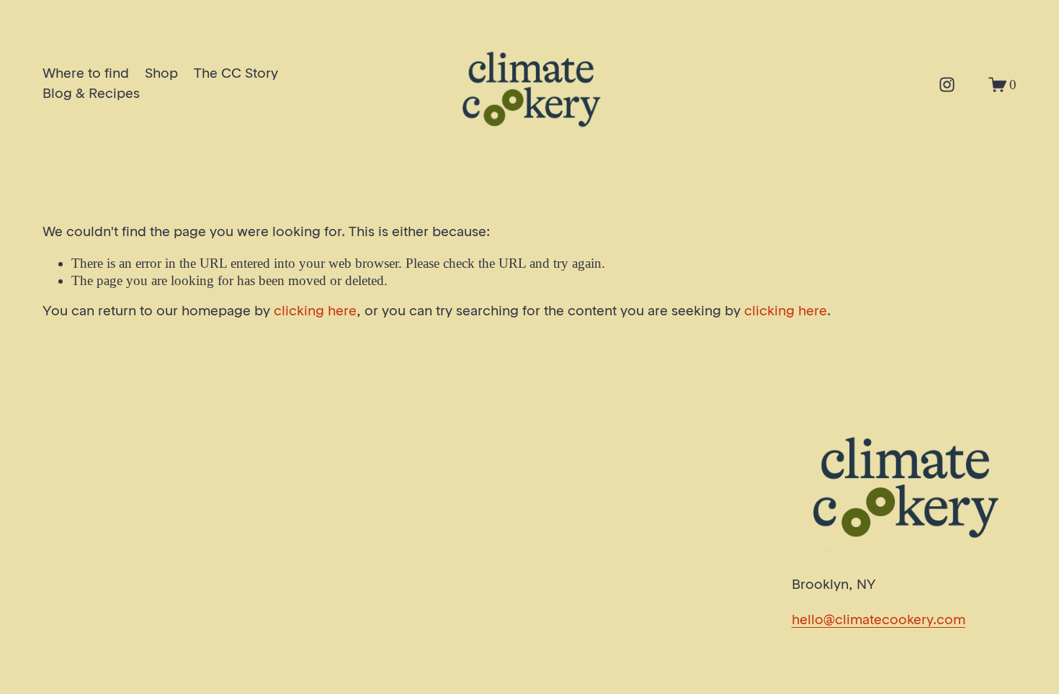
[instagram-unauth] (947, 85)
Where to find (86, 74)
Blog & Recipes (91, 94)
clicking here (315, 311)
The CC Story (236, 74)
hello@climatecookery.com (878, 620)
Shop (161, 74)
